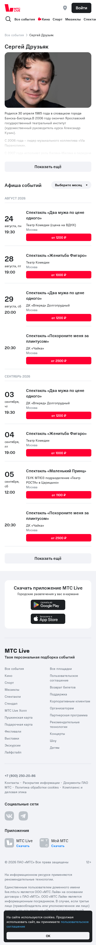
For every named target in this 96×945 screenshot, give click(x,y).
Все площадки (61, 668)
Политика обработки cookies (37, 787)
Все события (24, 19)
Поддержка (58, 694)
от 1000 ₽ (58, 274)
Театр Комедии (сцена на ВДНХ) (51, 224)
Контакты (12, 782)
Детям (54, 747)
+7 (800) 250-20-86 (20, 775)
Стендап (11, 703)
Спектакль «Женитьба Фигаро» (56, 255)
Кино (46, 19)
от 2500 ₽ (58, 360)
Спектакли (13, 696)
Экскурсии (13, 745)
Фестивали (13, 731)
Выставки (12, 738)
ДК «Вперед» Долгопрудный (48, 305)
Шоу (53, 740)
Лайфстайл (13, 752)
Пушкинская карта (19, 717)
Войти (81, 7)
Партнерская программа (69, 715)
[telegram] (23, 816)
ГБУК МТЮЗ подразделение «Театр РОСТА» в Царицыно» (53, 480)
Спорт (57, 19)
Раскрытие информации (41, 782)
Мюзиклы (73, 19)
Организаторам (62, 708)
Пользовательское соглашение (64, 677)
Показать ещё (48, 166)
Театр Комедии (37, 262)
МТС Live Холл (16, 710)
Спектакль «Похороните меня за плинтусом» (57, 338)
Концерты (57, 733)
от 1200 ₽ (58, 237)
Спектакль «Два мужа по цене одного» (55, 215)
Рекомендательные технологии (65, 724)
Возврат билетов (62, 687)
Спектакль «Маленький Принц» (56, 470)
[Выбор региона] (65, 8)
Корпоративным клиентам (70, 701)
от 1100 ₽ (59, 494)
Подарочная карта (19, 724)
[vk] (9, 816)
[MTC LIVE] (13, 8)
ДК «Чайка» (35, 348)
